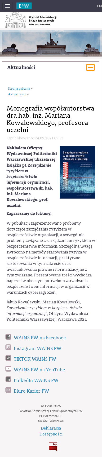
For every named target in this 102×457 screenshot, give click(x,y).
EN (99, 6)
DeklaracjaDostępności (51, 431)
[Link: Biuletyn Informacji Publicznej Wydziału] (51, 445)
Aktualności (21, 67)
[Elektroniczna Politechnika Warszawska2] (29, 4)
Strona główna (19, 89)
